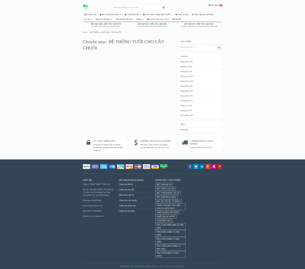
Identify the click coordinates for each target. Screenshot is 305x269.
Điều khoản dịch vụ (126, 195)
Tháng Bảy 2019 (186, 86)
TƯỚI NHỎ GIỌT (133, 14)
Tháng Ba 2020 (186, 67)
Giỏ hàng (215, 5)
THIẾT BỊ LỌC (183, 14)
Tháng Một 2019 (186, 91)
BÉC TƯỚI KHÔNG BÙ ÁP (168, 193)
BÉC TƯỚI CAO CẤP (165, 189)
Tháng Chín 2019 (186, 76)
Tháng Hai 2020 (186, 71)
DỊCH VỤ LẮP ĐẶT (103, 19)
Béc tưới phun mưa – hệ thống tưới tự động (135, 266)
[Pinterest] (219, 166)
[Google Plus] (208, 166)
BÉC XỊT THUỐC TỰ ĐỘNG (169, 201)
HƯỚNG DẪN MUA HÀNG (159, 19)
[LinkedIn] (202, 166)
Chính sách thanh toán (127, 206)
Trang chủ (91, 14)
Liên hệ (177, 19)
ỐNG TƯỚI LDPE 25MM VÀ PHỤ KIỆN (168, 247)
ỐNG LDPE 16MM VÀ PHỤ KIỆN (168, 233)
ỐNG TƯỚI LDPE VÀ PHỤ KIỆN (168, 254)
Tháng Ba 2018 (186, 110)
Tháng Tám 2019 (186, 81)
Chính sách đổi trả (126, 184)
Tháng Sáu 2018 (186, 101)
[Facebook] (190, 166)
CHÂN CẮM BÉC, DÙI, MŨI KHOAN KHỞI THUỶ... (168, 206)
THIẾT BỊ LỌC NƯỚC (166, 217)
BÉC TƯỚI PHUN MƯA (110, 14)
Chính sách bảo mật (126, 190)
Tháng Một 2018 (186, 115)
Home (85, 32)
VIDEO (138, 19)
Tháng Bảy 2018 (186, 96)
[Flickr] (213, 166)
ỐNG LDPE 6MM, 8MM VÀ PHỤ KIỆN (170, 226)
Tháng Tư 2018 (186, 106)
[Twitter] (196, 166)
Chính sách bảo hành (127, 211)
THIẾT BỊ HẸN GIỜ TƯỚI (203, 14)
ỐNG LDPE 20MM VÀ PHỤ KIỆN (168, 240)
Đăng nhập (184, 130)
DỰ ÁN (87, 19)
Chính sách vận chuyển (128, 200)
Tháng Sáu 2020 (186, 62)
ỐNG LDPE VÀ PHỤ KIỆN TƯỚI (157, 14)
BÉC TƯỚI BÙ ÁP (164, 185)
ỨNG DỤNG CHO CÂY (124, 19)
